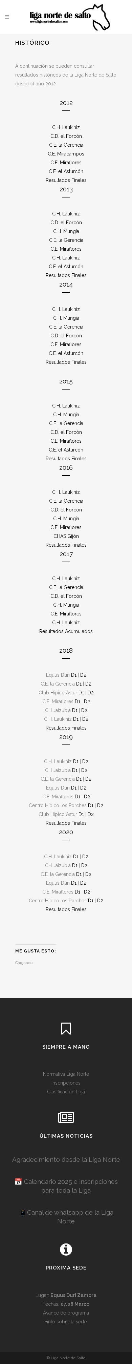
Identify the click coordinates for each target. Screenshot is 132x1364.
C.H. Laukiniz (66, 127)
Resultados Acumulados (66, 631)
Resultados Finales (66, 180)
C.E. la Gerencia (66, 145)
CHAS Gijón (66, 536)
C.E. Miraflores (66, 162)
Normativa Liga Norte (66, 1074)
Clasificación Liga (66, 1091)
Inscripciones (66, 1083)
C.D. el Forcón (66, 136)
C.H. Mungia (66, 231)
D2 (83, 675)
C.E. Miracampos (66, 153)
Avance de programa (66, 1313)
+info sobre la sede (66, 1321)
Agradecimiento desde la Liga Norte (66, 1159)
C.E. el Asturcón (66, 171)
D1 (73, 675)
